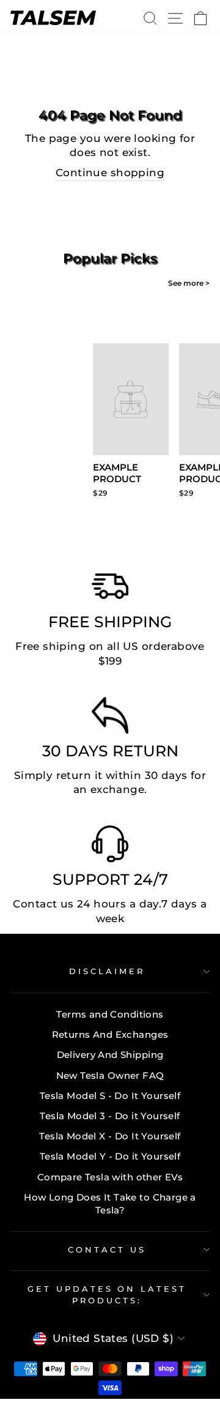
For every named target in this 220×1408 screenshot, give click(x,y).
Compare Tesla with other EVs (110, 1177)
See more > (189, 283)
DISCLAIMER (107, 971)
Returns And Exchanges (110, 1034)
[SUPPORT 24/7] (110, 846)
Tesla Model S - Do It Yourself (110, 1095)
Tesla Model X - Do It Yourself (109, 1136)
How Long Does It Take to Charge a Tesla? (110, 1203)
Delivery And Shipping (110, 1054)
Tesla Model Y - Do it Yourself (110, 1156)
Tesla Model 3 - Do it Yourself (110, 1116)
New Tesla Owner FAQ (110, 1075)
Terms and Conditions (109, 1014)
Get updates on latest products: (107, 1294)
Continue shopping (110, 172)
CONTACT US (107, 1249)
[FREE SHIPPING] (110, 589)
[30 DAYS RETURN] (110, 718)
